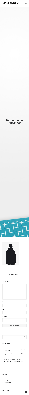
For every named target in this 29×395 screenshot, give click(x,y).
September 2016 (7, 382)
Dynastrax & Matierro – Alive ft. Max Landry (13, 357)
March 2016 (6, 385)
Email (4, 309)
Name (4, 302)
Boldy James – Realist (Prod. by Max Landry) (13, 361)
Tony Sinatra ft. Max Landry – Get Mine (12, 359)
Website (4, 317)
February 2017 (7, 380)
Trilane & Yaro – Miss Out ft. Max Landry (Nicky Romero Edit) (14, 350)
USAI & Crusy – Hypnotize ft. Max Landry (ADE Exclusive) (14, 354)
